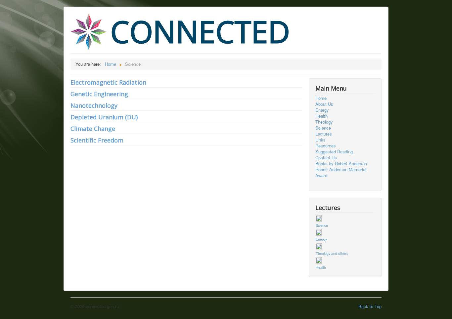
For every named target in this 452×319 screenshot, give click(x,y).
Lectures (323, 134)
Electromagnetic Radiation (108, 82)
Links (320, 140)
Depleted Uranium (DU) (104, 117)
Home (321, 98)
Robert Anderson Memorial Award (340, 173)
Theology (324, 122)
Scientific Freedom (96, 140)
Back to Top (370, 306)
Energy (322, 110)
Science (323, 128)
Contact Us (326, 158)
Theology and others (332, 253)
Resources (325, 146)
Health (321, 116)
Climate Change (92, 129)
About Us (324, 104)
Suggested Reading (334, 152)
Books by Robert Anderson (341, 164)
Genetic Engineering (99, 94)
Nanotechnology (93, 105)
